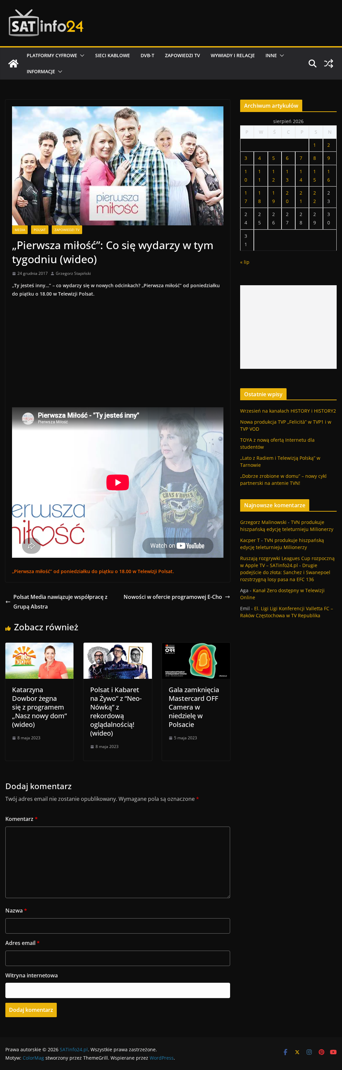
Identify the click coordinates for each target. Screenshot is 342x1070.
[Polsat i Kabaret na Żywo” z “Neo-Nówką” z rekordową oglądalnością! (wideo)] (117, 647)
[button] (80, 55)
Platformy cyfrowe (52, 55)
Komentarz (21, 819)
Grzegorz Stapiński (73, 273)
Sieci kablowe (112, 55)
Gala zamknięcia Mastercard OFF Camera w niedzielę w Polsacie (194, 707)
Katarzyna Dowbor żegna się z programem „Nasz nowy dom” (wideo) (39, 707)
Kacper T (250, 540)
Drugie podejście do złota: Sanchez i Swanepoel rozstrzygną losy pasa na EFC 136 (285, 572)
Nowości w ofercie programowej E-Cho (173, 597)
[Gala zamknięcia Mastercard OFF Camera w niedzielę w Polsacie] (196, 647)
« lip (244, 262)
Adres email (22, 943)
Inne (271, 55)
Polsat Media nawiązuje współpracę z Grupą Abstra (60, 601)
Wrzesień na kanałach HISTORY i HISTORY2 (288, 411)
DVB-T (147, 55)
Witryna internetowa (31, 975)
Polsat (40, 229)
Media (20, 229)
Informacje (41, 71)
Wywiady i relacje (233, 55)
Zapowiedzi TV (182, 55)
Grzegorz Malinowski (263, 522)
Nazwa (16, 910)
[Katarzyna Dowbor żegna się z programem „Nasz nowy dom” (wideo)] (39, 647)
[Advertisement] (288, 327)
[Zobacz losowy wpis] (329, 64)
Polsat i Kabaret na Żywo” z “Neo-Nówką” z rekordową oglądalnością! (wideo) (116, 711)
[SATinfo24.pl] (13, 64)
